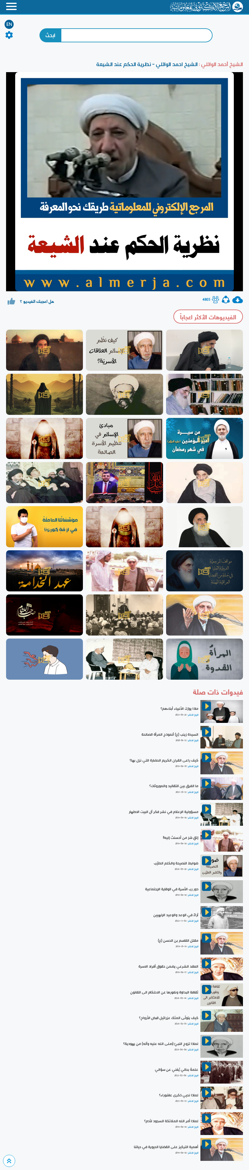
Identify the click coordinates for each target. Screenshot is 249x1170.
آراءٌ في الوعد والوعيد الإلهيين (175, 915)
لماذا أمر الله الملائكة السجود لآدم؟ (171, 1121)
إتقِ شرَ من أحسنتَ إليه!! (180, 837)
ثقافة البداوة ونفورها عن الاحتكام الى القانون (164, 992)
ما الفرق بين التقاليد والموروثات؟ (173, 786)
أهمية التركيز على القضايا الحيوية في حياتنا (166, 1147)
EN (9, 24)
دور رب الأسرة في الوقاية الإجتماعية (171, 889)
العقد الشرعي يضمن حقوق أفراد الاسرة (168, 966)
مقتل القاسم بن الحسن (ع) (178, 940)
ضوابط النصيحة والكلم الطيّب (176, 863)
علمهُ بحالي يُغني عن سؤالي (176, 1069)
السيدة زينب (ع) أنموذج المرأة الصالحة (170, 734)
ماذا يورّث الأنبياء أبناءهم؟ (179, 708)
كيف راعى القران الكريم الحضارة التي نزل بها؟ (164, 760)
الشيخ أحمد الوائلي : (220, 64)
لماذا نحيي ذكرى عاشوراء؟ (178, 1095)
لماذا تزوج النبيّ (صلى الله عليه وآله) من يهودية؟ (160, 1043)
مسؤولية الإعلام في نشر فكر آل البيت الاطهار (163, 811)
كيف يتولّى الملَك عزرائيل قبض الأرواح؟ (168, 1017)
